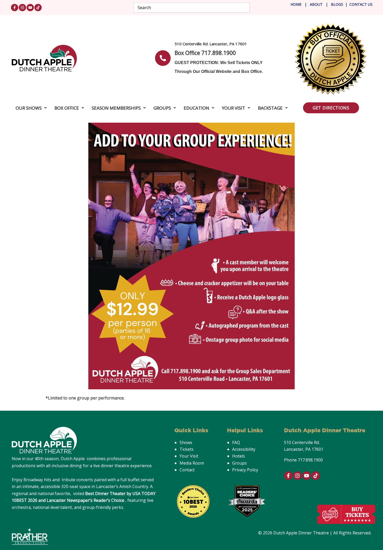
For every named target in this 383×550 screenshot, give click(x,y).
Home (296, 4)
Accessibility (243, 449)
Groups (162, 108)
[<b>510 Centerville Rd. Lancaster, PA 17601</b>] (163, 58)
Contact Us (361, 4)
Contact (187, 470)
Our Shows (29, 108)
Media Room (192, 463)
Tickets (187, 449)
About (317, 4)
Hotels (238, 456)
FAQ (236, 442)
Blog (335, 4)
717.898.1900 (310, 460)
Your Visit (233, 108)
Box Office (66, 108)
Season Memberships (116, 108)
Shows (186, 442)
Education (196, 108)
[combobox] (191, 7)
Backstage (270, 108)
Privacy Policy (245, 470)
